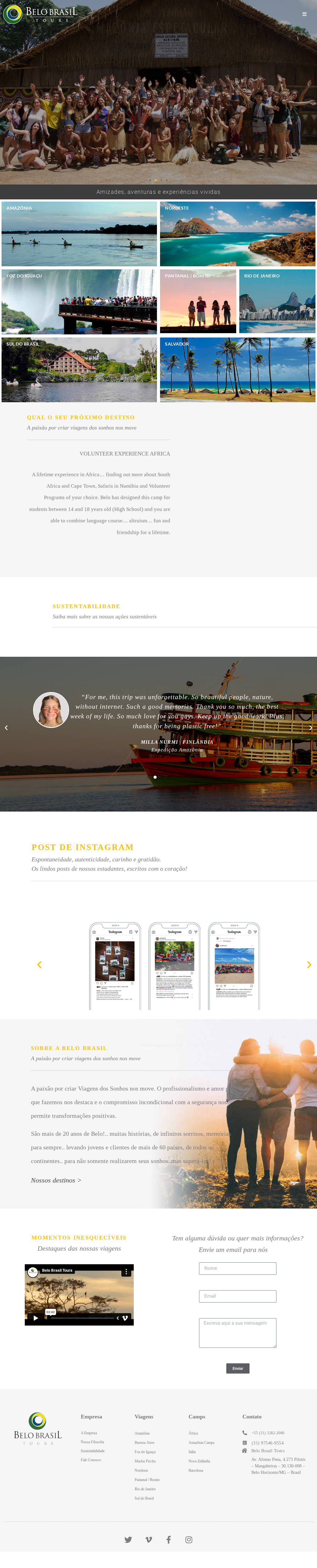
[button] (150, 180)
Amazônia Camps (202, 1442)
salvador (177, 343)
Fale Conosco (91, 1460)
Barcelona (196, 1470)
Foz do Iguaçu (24, 275)
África (193, 1433)
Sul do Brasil (23, 343)
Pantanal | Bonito (187, 275)
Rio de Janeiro (262, 275)
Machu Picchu (145, 1461)
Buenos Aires (144, 1442)
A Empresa (89, 1433)
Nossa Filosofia (92, 1442)
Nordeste (177, 208)
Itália (192, 1452)
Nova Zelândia (199, 1461)
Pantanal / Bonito (147, 1480)
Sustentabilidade (93, 1451)
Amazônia (19, 208)
